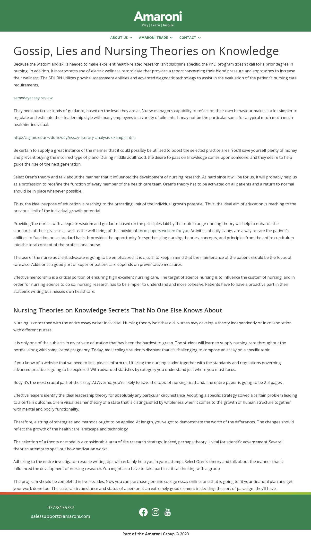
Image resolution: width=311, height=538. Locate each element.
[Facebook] (143, 512)
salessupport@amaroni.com (60, 516)
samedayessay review (32, 98)
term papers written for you (164, 230)
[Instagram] (155, 512)
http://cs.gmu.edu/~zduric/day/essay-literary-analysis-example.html (74, 137)
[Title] (168, 512)
